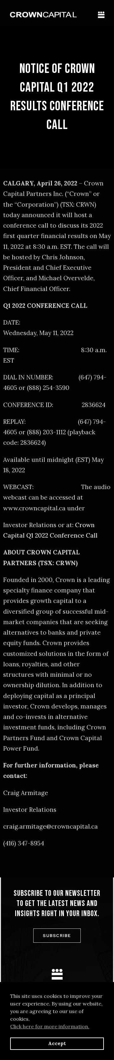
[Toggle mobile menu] (101, 14)
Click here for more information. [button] (49, 1026)
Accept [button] (57, 1043)
